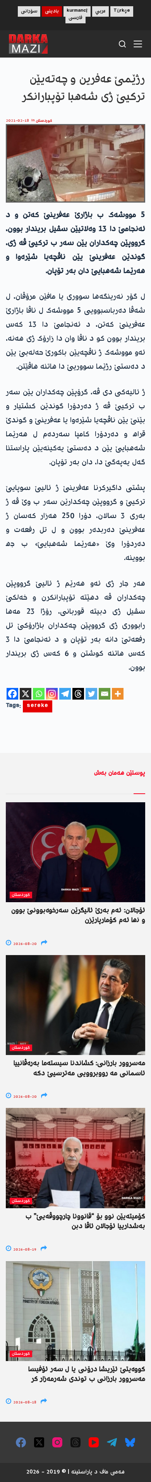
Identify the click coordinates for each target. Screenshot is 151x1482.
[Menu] (138, 44)
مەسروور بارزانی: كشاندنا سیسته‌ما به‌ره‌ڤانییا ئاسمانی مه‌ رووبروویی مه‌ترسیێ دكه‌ (79, 1068)
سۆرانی (29, 11)
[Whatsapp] (39, 694)
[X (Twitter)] (39, 1442)
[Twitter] (91, 694)
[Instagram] (52, 694)
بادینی (52, 11)
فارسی (75, 18)
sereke (37, 706)
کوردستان (44, 121)
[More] (118, 694)
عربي (100, 11)
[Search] (122, 43)
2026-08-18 (24, 1402)
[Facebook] (12, 694)
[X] (25, 694)
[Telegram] (65, 694)
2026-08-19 (24, 1250)
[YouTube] (94, 1442)
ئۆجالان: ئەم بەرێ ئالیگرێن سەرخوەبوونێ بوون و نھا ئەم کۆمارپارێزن (78, 916)
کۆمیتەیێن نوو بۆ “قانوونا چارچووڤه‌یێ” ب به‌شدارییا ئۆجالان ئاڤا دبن (85, 1222)
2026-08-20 (24, 944)
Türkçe (121, 11)
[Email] (104, 694)
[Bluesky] (130, 1442)
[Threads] (78, 694)
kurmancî (77, 11)
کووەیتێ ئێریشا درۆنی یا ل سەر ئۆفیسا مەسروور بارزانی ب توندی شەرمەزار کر (86, 1374)
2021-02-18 (17, 121)
